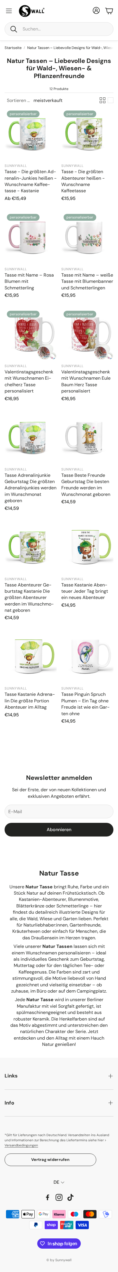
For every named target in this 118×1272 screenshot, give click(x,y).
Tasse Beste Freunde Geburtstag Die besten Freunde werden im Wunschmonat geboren (85, 484)
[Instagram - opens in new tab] (59, 1197)
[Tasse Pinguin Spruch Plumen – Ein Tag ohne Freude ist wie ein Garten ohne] (87, 657)
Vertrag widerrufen (50, 1159)
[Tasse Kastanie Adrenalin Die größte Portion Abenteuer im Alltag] (31, 657)
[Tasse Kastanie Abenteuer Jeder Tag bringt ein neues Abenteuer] (87, 547)
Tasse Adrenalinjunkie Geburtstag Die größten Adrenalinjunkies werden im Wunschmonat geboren (30, 488)
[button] (59, 29)
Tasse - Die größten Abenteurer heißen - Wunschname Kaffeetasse (83, 181)
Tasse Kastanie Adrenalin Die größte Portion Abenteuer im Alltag (30, 700)
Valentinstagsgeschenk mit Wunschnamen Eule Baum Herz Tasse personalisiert (86, 381)
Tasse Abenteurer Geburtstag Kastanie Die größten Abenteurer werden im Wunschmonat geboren (29, 597)
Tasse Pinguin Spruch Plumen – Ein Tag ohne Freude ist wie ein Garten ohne (85, 703)
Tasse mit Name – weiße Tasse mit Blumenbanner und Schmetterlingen (87, 281)
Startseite (13, 47)
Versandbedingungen (21, 1145)
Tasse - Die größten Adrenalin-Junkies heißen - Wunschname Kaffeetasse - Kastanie (31, 181)
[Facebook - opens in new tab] (47, 1197)
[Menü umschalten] (9, 11)
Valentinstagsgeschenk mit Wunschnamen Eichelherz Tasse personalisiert (29, 381)
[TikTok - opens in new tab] (70, 1197)
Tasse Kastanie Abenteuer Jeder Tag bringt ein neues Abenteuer (84, 591)
